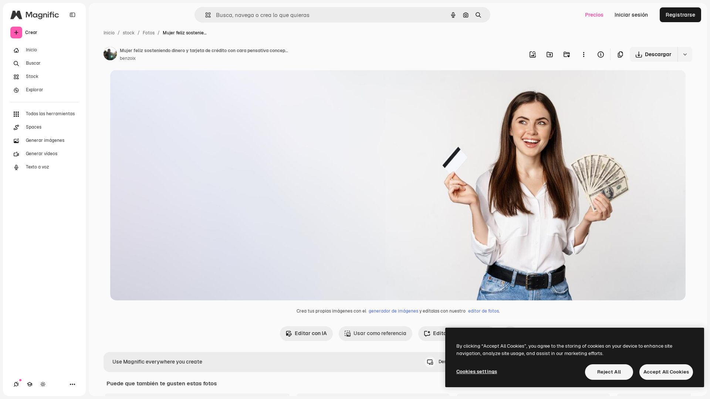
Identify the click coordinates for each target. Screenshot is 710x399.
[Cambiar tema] (43, 384)
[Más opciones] (583, 54)
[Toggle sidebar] (72, 15)
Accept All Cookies (666, 372)
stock (129, 33)
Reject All (609, 372)
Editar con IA (311, 333)
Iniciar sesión (631, 14)
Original (157, 84)
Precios (594, 14)
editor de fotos (483, 311)
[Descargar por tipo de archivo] (684, 54)
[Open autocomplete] (205, 15)
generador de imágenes (393, 311)
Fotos (149, 33)
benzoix (128, 58)
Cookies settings (476, 371)
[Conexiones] (16, 384)
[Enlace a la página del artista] (110, 54)
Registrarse (680, 14)
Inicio (109, 33)
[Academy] (30, 384)
